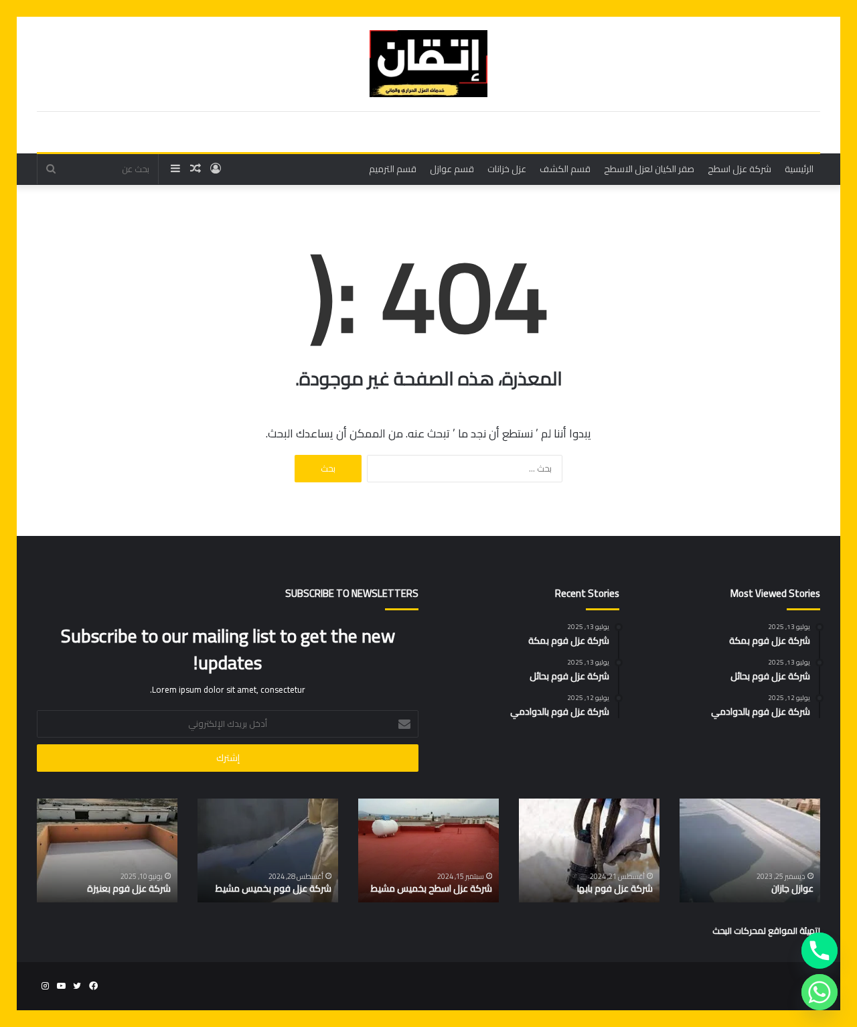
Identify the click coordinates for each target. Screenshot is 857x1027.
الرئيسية (799, 169)
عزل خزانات (506, 169)
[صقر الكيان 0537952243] (428, 63)
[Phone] (819, 951)
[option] (750, 850)
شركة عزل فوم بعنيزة (129, 888)
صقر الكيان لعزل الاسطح (649, 169)
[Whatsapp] (819, 992)
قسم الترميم (392, 169)
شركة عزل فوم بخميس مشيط (273, 888)
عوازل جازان (792, 888)
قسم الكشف (565, 169)
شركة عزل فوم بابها (615, 888)
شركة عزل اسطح (739, 169)
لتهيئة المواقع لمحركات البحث (766, 930)
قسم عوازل (452, 169)
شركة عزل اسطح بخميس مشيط (431, 888)
